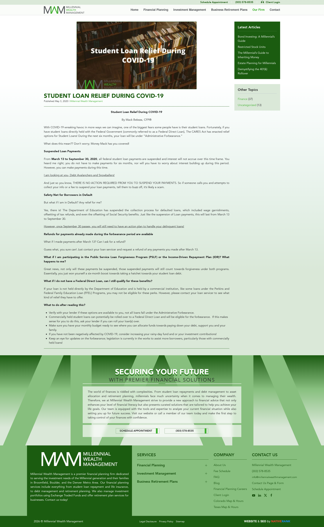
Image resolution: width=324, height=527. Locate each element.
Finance (242, 99)
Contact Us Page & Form (268, 483)
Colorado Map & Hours (228, 501)
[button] (137, 55)
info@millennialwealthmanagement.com (274, 477)
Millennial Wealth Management (86, 101)
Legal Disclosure (148, 521)
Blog (217, 483)
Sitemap (180, 521)
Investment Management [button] (189, 10)
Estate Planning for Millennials (257, 63)
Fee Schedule (222, 471)
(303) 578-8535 (261, 471)
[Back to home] (64, 10)
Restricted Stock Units (251, 47)
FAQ (216, 477)
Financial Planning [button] (155, 10)
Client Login (221, 495)
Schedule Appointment (266, 489)
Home (134, 10)
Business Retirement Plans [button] (229, 10)
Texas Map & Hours (226, 507)
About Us (220, 465)
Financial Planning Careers (230, 489)
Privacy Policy (166, 521)
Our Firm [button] (258, 10)
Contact (275, 10)
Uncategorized (247, 105)
